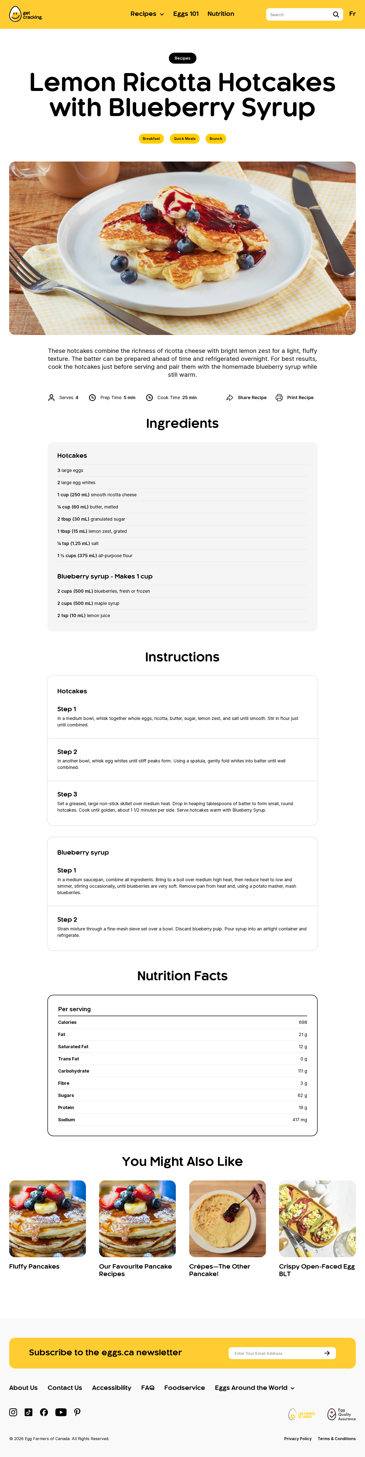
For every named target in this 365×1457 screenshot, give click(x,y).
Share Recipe (252, 397)
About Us (23, 1388)
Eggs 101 (186, 14)
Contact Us (65, 1388)
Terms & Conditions (337, 1438)
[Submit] (328, 1353)
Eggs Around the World (251, 1388)
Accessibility (111, 1388)
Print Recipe (300, 397)
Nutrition (221, 14)
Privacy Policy (298, 1438)
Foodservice (184, 1388)
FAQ (147, 1388)
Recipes (143, 14)
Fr (352, 14)
